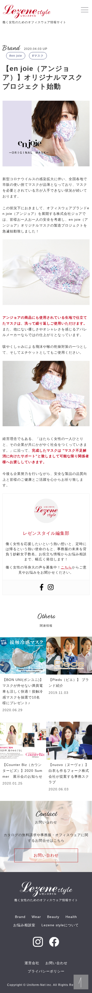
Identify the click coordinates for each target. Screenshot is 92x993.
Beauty (53, 917)
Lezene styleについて (60, 925)
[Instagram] (50, 587)
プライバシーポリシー (46, 971)
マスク (39, 55)
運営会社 (32, 963)
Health (71, 917)
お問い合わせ (46, 855)
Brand (20, 917)
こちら (66, 567)
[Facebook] (41, 587)
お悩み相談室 (24, 925)
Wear (36, 917)
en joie (16, 55)
